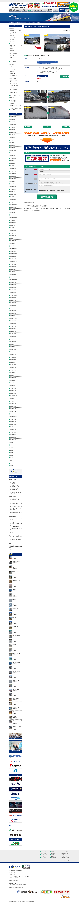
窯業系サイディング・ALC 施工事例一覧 (17, 562)
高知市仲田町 (13, 310)
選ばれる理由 (43, 853)
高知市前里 (12, 362)
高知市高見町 (13, 323)
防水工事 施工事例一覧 (14, 632)
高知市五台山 (13, 196)
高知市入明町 (13, 388)
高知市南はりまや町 (14, 269)
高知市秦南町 (13, 256)
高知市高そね (13, 419)
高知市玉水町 (13, 393)
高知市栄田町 (13, 421)
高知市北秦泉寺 (13, 189)
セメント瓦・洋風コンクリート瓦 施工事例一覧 (17, 595)
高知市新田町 (13, 176)
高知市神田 (12, 121)
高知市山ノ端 (13, 411)
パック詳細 (64, 76)
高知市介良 (12, 137)
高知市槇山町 (13, 403)
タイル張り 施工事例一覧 (14, 586)
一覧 (47, 126)
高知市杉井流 (13, 274)
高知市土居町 (13, 424)
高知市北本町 (13, 297)
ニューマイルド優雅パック (15, 498)
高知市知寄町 (13, 359)
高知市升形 (12, 382)
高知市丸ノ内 (13, 426)
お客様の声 (53, 853)
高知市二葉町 (13, 349)
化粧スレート (13, 48)
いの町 (11, 447)
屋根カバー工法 (13, 80)
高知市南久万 (13, 328)
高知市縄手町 (13, 408)
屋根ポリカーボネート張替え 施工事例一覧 (17, 722)
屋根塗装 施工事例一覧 (14, 590)
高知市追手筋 (13, 354)
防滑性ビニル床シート (14, 73)
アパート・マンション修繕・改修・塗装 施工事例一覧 (16, 728)
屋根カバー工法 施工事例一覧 (15, 668)
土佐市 (11, 450)
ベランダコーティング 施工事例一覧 (16, 636)
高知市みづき (13, 152)
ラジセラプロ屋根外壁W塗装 (15, 526)
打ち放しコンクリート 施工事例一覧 (16, 577)
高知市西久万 (13, 173)
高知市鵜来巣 (13, 339)
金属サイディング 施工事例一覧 (15, 572)
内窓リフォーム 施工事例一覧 (15, 703)
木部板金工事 (13, 101)
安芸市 (11, 455)
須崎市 (11, 465)
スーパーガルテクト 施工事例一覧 (16, 672)
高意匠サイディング (14, 39)
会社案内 (18, 10)
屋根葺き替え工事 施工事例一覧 (15, 681)
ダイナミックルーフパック (15, 499)
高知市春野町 (13, 116)
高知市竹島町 (13, 150)
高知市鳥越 (12, 380)
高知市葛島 (12, 245)
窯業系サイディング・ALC (47, 61)
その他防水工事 (13, 75)
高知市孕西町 (13, 207)
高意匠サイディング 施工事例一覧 (16, 581)
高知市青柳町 (13, 308)
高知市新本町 (13, 282)
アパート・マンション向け (65, 856)
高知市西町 (12, 346)
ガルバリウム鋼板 (14, 83)
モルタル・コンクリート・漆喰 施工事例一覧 (17, 567)
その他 (11, 59)
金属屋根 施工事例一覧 (14, 605)
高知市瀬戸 (12, 142)
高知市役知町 (13, 432)
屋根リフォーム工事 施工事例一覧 (16, 663)
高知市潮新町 (13, 214)
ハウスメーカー (13, 53)
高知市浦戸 (12, 344)
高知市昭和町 (13, 287)
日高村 (11, 463)
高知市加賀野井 (13, 204)
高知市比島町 (13, 183)
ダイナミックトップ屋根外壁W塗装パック (16, 519)
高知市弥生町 (13, 300)
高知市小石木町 (13, 395)
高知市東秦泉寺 (13, 217)
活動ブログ (37, 10)
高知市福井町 (13, 124)
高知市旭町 (12, 181)
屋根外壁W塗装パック (65, 853)
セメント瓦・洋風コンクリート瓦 (44, 63)
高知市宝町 (12, 243)
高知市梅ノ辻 (13, 375)
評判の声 (43, 10)
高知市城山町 (13, 258)
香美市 (11, 452)
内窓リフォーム (13, 97)
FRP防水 (12, 71)
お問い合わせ (53, 857)
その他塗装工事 (13, 61)
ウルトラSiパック (13, 482)
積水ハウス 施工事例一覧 (14, 618)
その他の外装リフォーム (65, 857)
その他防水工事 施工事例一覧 (15, 659)
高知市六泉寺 (13, 233)
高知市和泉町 (13, 266)
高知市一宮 (12, 134)
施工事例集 (30, 10)
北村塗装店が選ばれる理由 (12, 10)
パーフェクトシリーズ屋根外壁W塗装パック (16, 522)
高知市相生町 (13, 357)
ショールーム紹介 (49, 10)
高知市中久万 (13, 326)
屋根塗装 (55, 61)
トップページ (43, 851)
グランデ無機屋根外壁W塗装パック (16, 529)
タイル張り (12, 41)
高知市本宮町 (13, 406)
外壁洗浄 (11, 549)
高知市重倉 (12, 315)
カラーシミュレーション (65, 860)
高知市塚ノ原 (13, 168)
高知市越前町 (13, 313)
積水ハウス (12, 57)
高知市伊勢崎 (13, 264)
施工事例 (52, 851)
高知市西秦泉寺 (13, 279)
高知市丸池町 (13, 364)
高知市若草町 (13, 230)
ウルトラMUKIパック (14, 483)
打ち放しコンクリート (14, 37)
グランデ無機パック (13, 489)
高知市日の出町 (13, 318)
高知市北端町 (13, 305)
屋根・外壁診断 (63, 858)
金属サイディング (14, 35)
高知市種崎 (12, 209)
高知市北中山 (13, 401)
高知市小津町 (13, 336)
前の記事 (66, 126)
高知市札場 (12, 385)
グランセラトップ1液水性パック (16, 492)
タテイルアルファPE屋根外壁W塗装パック (16, 532)
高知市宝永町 (13, 235)
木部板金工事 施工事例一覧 (14, 712)
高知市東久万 (13, 186)
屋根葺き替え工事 (14, 85)
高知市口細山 (13, 202)
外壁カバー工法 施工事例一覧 (15, 694)
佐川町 (11, 457)
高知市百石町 (13, 158)
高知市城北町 (13, 437)
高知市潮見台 (13, 132)
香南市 (11, 444)
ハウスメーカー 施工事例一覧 (15, 609)
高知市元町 (12, 271)
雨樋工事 (12, 103)
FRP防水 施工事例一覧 (14, 650)
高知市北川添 (13, 331)
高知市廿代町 (13, 320)
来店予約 (52, 858)
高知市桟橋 (12, 212)
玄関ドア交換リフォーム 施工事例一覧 (16, 699)
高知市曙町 (12, 220)
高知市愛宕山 (13, 227)
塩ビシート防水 (13, 67)
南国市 (11, 442)
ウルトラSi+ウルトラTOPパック (16, 506)
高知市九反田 (13, 292)
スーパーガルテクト (14, 81)
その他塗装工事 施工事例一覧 (15, 627)
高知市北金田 (13, 222)
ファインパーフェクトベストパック (16, 502)
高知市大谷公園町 (14, 295)
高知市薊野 (12, 145)
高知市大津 (12, 129)
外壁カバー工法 (13, 92)
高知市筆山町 (13, 367)
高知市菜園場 (13, 251)
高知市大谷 (12, 372)
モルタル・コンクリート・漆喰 (16, 33)
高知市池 (12, 160)
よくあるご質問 (54, 856)
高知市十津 (12, 225)
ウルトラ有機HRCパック (14, 488)
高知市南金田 (13, 439)
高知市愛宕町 (13, 341)
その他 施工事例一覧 (14, 623)
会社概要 (42, 856)
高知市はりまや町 (14, 416)
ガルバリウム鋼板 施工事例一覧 (15, 677)
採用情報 (42, 858)
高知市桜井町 (13, 277)
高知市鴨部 (12, 163)
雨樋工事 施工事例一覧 (14, 717)
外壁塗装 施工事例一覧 (14, 557)
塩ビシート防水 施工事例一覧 (15, 641)
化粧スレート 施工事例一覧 (14, 600)
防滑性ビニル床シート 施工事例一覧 (16, 654)
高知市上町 (12, 191)
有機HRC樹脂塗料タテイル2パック (16, 513)
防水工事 (12, 64)
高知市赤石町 (13, 377)
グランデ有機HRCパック (14, 486)
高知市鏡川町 (13, 429)
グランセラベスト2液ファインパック (16, 504)
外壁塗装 (39, 61)
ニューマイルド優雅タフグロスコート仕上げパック (16, 509)
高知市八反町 (13, 194)
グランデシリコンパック (14, 485)
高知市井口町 (13, 284)
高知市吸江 (12, 351)
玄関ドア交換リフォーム (15, 95)
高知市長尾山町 (13, 261)
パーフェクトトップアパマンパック (16, 537)
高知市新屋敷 (13, 199)
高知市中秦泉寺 (13, 253)
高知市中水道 (13, 370)
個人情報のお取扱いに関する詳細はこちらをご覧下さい (52, 190)
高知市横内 (12, 165)
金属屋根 (12, 50)
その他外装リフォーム (14, 100)
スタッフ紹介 (55, 10)
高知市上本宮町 (13, 248)
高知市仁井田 (13, 178)
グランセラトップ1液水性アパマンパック (16, 540)
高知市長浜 (12, 140)
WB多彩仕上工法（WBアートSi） (16, 493)
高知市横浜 (12, 119)
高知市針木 (12, 238)
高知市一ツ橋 (13, 171)
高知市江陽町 (13, 302)
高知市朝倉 (12, 127)
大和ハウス (12, 55)
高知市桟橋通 (13, 434)
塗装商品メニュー (24, 10)
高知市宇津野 (13, 289)
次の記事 (29, 126)
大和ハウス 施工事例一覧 (14, 614)
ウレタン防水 (13, 69)
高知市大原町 (13, 333)
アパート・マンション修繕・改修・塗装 (16, 109)
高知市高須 (12, 147)
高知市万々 (12, 155)
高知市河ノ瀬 (13, 240)
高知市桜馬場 (13, 413)
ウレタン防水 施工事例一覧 (14, 645)
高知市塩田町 (13, 390)
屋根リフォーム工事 (14, 78)
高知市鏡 (12, 398)
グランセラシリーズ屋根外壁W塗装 (16, 524)
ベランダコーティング (14, 66)
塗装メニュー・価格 (64, 851)
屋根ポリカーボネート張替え (16, 105)
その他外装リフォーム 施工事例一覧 (16, 708)
